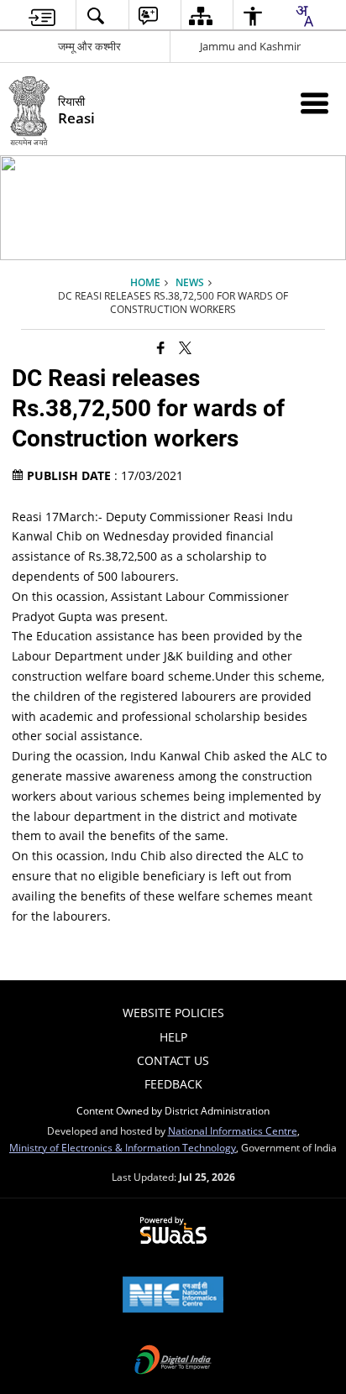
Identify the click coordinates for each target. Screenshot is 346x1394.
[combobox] (304, 16)
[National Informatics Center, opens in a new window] (173, 1296)
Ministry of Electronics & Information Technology (122, 1147)
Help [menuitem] (173, 1037)
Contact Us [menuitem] (173, 1060)
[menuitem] (42, 15)
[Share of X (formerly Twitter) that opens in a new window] (185, 347)
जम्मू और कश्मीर (89, 46)
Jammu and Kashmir (250, 46)
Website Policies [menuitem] (173, 1013)
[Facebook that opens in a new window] (160, 347)
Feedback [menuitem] (173, 1084)
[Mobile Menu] (314, 102)
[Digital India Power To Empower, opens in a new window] (173, 1361)
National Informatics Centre (232, 1130)
